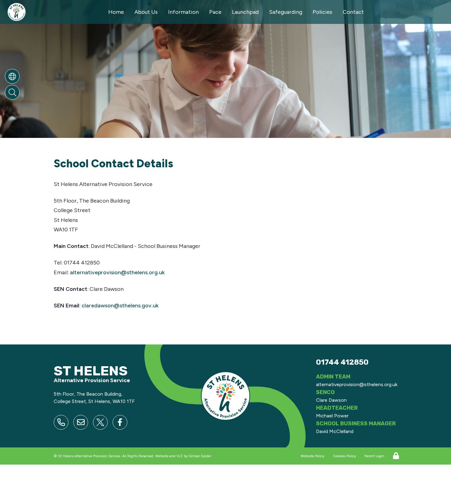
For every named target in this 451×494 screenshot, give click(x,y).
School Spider (200, 456)
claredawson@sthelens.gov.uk (120, 305)
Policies (322, 12)
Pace (215, 12)
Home (116, 12)
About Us (146, 12)
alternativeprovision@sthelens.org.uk (117, 272)
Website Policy (312, 456)
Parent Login (374, 456)
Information (183, 12)
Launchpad (245, 12)
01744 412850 (342, 362)
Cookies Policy (344, 456)
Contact (353, 12)
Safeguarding (285, 12)
